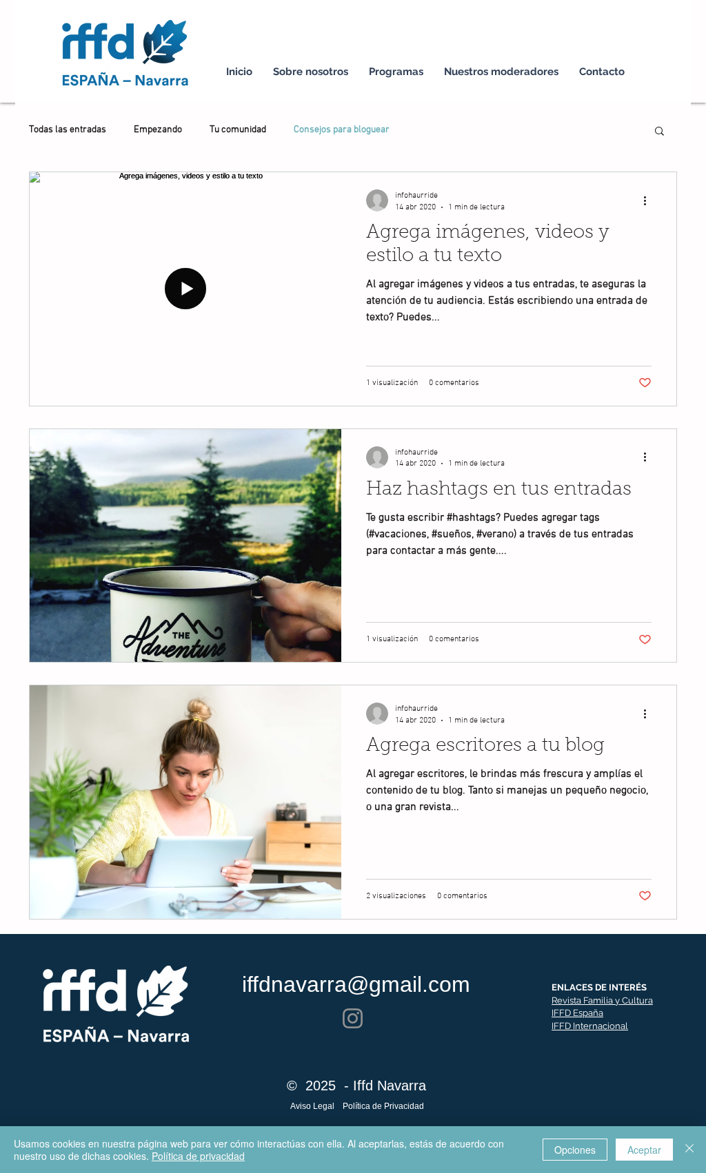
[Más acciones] (649, 200)
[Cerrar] (689, 1149)
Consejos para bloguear (342, 130)
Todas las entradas (67, 130)
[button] (659, 132)
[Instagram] (352, 1018)
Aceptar (644, 1149)
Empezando (158, 130)
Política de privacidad (198, 1156)
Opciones (575, 1149)
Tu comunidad (238, 130)
